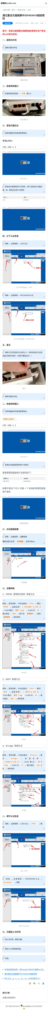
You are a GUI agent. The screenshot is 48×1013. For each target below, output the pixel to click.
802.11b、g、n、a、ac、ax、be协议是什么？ (22, 978)
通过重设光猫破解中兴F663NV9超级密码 (20, 974)
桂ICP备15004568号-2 (13, 1006)
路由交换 (21, 10)
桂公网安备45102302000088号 (32, 1006)
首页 (13, 10)
